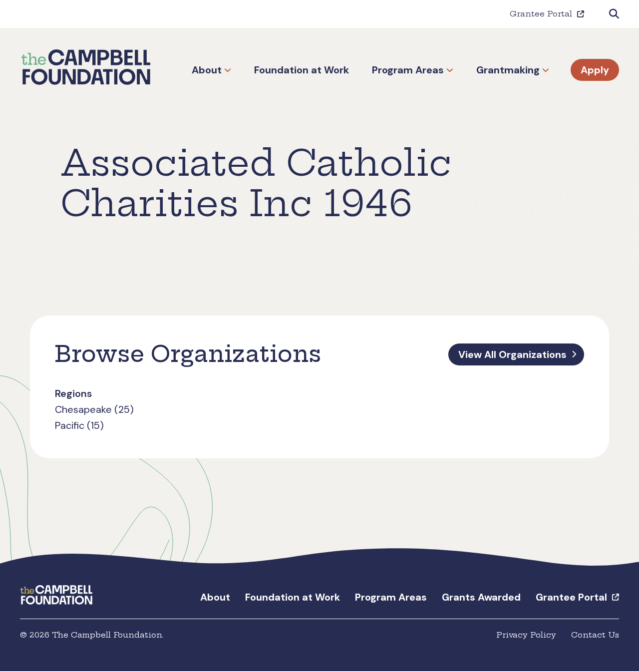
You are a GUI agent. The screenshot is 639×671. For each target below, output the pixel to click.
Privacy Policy (526, 635)
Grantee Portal (541, 13)
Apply (595, 70)
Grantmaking (508, 69)
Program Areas (408, 69)
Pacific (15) (79, 425)
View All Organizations (512, 354)
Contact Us (595, 635)
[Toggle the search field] (614, 14)
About (207, 69)
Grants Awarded (481, 597)
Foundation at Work (301, 69)
